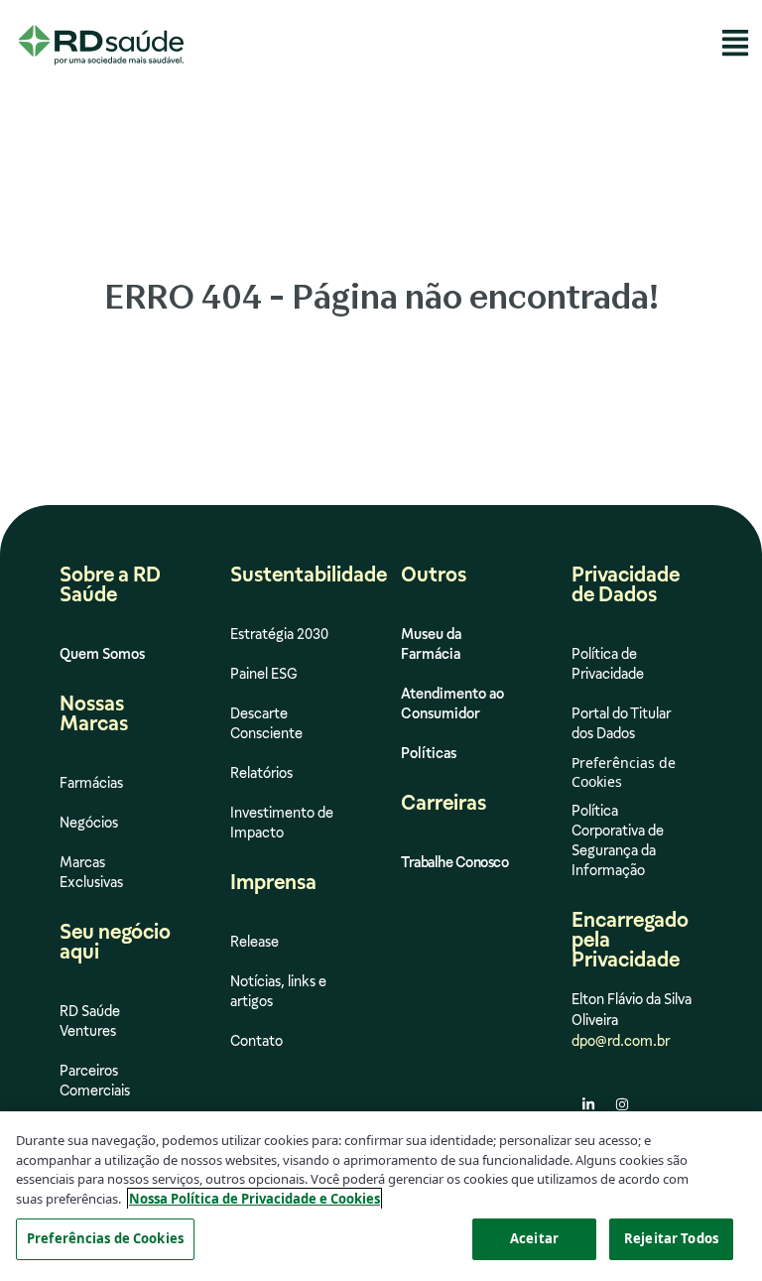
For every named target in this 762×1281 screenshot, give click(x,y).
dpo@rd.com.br (621, 1041)
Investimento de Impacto (281, 822)
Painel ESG (264, 674)
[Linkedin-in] (588, 1104)
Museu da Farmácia (431, 644)
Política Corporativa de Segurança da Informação (618, 840)
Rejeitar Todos (671, 1238)
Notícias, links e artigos (278, 991)
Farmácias (91, 783)
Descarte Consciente (266, 723)
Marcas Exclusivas (91, 872)
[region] (381, 1196)
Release (254, 942)
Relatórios (261, 773)
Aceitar (534, 1238)
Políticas (428, 753)
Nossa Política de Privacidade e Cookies (254, 1199)
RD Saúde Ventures (90, 1021)
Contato (256, 1041)
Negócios (89, 823)
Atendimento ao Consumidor (452, 703)
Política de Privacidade (608, 664)
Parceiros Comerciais (95, 1080)
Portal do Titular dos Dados (621, 723)
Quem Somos (102, 654)
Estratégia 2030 (279, 634)
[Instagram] (622, 1104)
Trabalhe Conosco (454, 862)
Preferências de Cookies (105, 1238)
